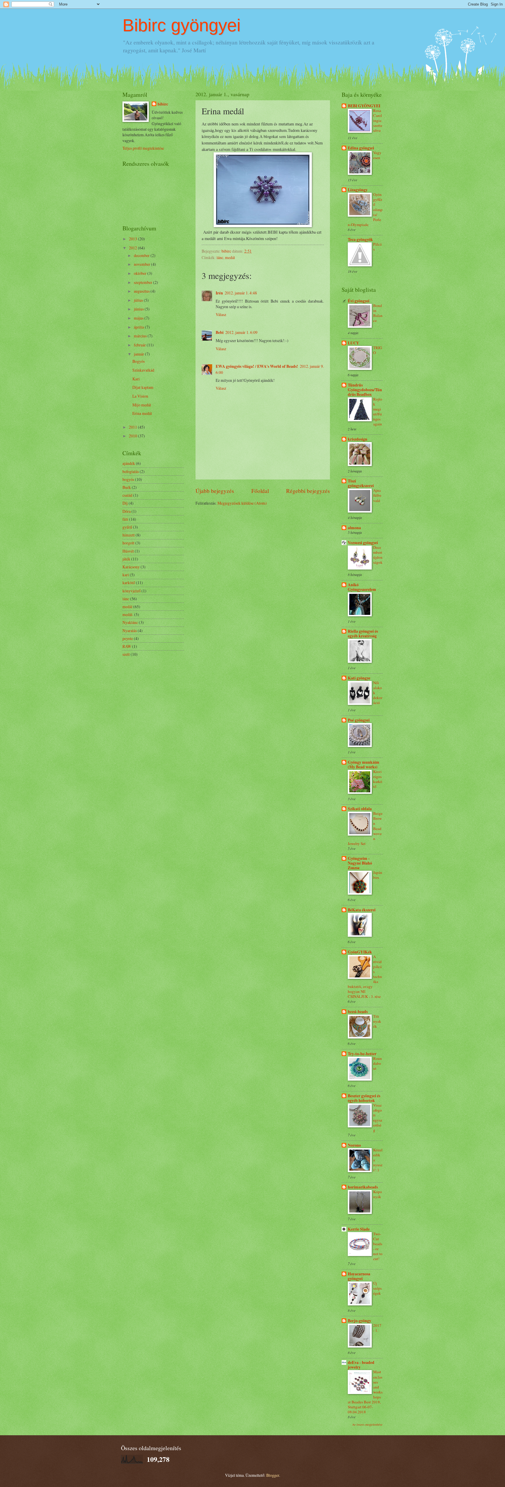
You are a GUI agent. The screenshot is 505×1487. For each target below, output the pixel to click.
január (139, 354)
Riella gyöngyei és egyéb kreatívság (363, 633)
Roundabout (377, 1063)
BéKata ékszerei (362, 910)
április (139, 327)
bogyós (128, 479)
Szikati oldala (360, 809)
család (127, 495)
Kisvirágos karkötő (377, 779)
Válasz (221, 314)
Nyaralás (129, 630)
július (139, 300)
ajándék (128, 463)
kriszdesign (357, 439)
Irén (219, 293)
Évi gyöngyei (358, 301)
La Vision (140, 396)
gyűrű (127, 527)
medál (230, 257)
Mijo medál (141, 405)
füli (125, 519)
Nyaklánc (130, 622)
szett (126, 654)
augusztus (142, 291)
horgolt (128, 543)
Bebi (220, 332)
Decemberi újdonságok (378, 555)
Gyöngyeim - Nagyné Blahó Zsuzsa (360, 863)
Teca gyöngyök (360, 239)
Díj (125, 503)
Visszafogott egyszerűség (377, 1118)
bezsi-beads (358, 1012)
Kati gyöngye (359, 678)
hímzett (128, 535)
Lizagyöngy (358, 190)
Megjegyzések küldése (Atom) (242, 503)
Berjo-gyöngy (359, 1321)
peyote (127, 638)
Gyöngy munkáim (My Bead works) (363, 764)
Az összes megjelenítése (367, 1424)
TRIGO (377, 350)
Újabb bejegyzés (215, 490)
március (141, 336)
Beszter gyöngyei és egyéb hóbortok (364, 1098)
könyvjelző (131, 591)
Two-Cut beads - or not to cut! (378, 1246)
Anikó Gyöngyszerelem (362, 587)
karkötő (128, 582)
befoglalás (130, 471)
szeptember (143, 282)
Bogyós (138, 361)
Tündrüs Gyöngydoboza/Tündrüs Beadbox (365, 389)
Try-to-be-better (362, 1054)
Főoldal (260, 490)
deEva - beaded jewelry (361, 1365)
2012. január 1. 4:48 (241, 293)
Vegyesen (377, 155)
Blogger (272, 1475)
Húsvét (128, 551)
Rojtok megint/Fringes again (377, 411)
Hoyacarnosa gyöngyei (359, 1276)
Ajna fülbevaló (377, 495)
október (140, 273)
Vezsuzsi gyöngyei (363, 543)
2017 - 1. (377, 1328)
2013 (133, 238)
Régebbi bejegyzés (308, 490)
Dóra (126, 511)
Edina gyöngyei (361, 148)
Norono (354, 1145)
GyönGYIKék (360, 952)
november (142, 264)
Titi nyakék (377, 1021)
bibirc (163, 104)
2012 (133, 248)
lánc (220, 257)
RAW (126, 646)
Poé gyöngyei (359, 720)
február (140, 345)
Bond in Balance (378, 313)
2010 (133, 436)
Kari (136, 379)
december (142, 255)
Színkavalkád (143, 370)
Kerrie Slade (359, 1229)
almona (354, 528)
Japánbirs (377, 875)
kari (125, 574)
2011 (133, 427)
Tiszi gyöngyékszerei (361, 483)
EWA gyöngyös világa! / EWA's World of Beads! (257, 366)
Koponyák (377, 1194)
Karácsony (131, 567)
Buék (126, 487)
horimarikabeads (363, 1187)
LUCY (353, 343)
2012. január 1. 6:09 (241, 332)
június (139, 309)
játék (126, 559)
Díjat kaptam (142, 387)
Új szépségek (377, 1288)
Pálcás (377, 246)
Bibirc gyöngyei (181, 25)
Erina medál (142, 413)
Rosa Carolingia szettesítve (377, 120)
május (139, 318)
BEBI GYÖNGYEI (364, 106)
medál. (127, 614)
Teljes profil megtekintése (143, 148)
